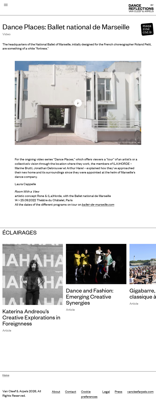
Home (5, 375)
